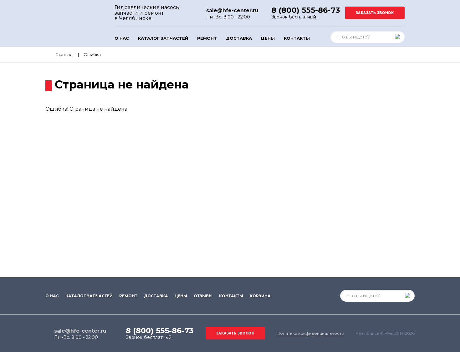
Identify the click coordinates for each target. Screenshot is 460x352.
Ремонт (207, 38)
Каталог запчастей (163, 38)
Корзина (260, 296)
